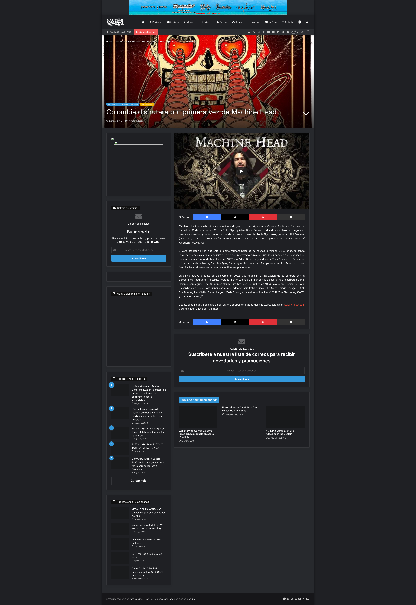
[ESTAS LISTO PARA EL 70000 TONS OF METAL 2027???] (120, 448)
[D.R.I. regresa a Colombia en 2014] (120, 558)
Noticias (157, 22)
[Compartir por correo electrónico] (291, 217)
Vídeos (207, 22)
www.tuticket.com (294, 304)
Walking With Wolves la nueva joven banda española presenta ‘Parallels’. (196, 433)
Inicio (110, 41)
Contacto (288, 22)
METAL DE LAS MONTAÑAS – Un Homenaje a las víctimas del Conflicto (148, 513)
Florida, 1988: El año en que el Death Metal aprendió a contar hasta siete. (148, 432)
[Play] (241, 171)
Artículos (238, 22)
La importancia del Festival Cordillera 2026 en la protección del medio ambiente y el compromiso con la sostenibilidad (149, 393)
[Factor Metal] (115, 22)
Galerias (223, 22)
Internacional (147, 104)
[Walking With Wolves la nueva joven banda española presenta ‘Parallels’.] (198, 417)
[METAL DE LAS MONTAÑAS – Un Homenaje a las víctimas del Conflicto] (120, 513)
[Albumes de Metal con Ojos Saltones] (120, 544)
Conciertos (174, 22)
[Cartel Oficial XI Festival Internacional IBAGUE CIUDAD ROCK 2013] (120, 572)
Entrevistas (191, 22)
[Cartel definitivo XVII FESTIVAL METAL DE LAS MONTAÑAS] (120, 529)
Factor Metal (137, 599)
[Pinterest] (263, 217)
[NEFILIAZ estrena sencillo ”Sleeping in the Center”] (285, 417)
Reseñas (254, 22)
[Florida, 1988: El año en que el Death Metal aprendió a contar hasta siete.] (120, 433)
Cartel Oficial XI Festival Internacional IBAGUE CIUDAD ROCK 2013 (147, 572)
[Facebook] (207, 217)
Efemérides (272, 22)
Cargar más (139, 480)
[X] (235, 217)
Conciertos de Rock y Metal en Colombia (132, 41)
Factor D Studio (187, 599)
